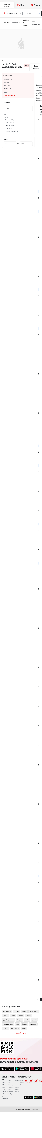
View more (9, 95)
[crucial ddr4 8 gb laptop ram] (38, 322)
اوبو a (24, 1028)
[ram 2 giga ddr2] (38, 361)
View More (20, 1033)
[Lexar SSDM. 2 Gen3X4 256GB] (38, 381)
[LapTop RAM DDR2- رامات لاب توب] (38, 733)
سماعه (19, 1020)
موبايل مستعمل (8, 1020)
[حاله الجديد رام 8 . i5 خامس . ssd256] (38, 772)
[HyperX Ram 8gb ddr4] (38, 342)
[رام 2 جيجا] (38, 909)
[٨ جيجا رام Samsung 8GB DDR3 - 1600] (38, 498)
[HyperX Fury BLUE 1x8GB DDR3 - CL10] (38, 478)
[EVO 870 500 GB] (38, 146)
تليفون (5, 1016)
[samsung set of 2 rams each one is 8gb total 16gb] (38, 420)
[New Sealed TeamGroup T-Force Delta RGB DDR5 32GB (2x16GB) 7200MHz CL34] (38, 263)
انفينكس (33, 1024)
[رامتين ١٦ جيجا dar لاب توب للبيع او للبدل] (38, 244)
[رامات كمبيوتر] (38, 694)
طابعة (13, 1016)
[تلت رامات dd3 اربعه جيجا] (38, 596)
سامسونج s (33, 1011)
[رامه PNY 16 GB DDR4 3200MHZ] (38, 400)
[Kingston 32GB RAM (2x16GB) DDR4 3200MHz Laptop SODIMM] (38, 987)
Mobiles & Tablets (26, 23)
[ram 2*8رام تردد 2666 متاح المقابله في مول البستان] (38, 576)
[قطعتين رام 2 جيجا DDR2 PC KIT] (38, 830)
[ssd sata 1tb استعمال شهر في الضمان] (38, 654)
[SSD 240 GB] (38, 752)
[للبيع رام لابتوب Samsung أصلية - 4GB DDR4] (38, 185)
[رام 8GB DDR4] (38, 127)
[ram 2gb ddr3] (38, 889)
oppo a (16, 1011)
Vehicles (6, 23)
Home (3, 61)
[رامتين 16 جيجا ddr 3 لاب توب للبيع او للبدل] (38, 537)
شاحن (34, 1020)
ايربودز (28, 1016)
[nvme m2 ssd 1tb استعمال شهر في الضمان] (38, 674)
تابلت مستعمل (8, 1024)
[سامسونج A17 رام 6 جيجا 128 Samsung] (38, 928)
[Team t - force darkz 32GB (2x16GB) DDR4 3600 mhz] (38, 166)
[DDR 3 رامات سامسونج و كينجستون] (38, 459)
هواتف (21, 1016)
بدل (17, 1024)
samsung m (15, 1028)
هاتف (27, 1020)
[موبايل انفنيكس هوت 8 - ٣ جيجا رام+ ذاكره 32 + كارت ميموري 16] (38, 224)
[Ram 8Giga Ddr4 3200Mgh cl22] (38, 948)
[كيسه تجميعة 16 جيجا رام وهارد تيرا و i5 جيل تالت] (38, 635)
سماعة (24, 1024)
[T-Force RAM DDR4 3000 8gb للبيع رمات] (38, 205)
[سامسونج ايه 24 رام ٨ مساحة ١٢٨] (38, 557)
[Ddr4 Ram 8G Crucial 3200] (38, 869)
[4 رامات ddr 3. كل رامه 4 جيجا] (38, 615)
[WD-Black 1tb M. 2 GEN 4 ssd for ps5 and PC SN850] (38, 518)
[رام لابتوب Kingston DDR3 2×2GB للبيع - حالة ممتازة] (38, 303)
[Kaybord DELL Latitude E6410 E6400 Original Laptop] (38, 811)
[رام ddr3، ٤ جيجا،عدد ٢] (38, 439)
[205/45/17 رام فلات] (38, 283)
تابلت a (5, 1028)
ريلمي (24, 1011)
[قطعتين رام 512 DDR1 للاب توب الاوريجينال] (38, 791)
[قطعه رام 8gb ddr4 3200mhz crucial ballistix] (38, 967)
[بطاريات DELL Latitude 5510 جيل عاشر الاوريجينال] (38, 850)
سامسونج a (7, 1011)
